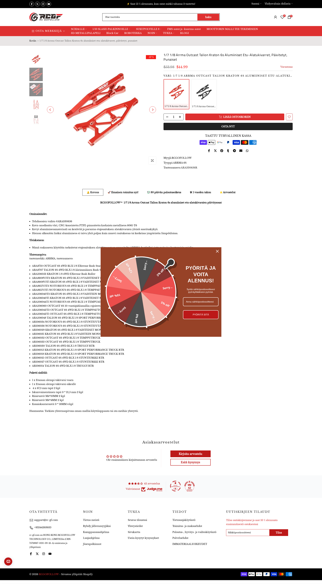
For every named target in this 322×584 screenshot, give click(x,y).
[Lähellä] (217, 251)
